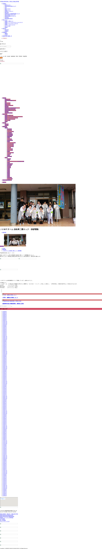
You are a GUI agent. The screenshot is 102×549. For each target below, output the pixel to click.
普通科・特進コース (9, 21)
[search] (11, 306)
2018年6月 (4, 433)
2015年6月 (4, 478)
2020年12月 (4, 396)
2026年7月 (4, 312)
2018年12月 (4, 425)
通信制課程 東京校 (9, 18)
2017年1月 (4, 454)
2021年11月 (4, 382)
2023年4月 (4, 361)
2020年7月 (4, 402)
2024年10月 (4, 338)
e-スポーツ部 (10, 178)
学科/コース (4, 19)
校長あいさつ (7, 4)
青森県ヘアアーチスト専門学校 (6, 517)
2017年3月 (4, 452)
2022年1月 (4, 379)
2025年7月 (4, 327)
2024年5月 (4, 345)
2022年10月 (4, 368)
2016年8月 (4, 460)
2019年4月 (4, 420)
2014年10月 (4, 488)
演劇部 (8, 160)
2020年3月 (4, 407)
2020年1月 (4, 409)
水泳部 (8, 155)
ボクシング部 (10, 148)
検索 (1, 57)
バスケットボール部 (11, 142)
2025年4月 (4, 331)
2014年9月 (4, 489)
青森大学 (8, 513)
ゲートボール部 (10, 152)
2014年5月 (4, 494)
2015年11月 (4, 471)
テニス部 (9, 147)
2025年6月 (4, 328)
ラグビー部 (9, 139)
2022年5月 (4, 374)
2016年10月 (4, 458)
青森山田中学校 (14, 513)
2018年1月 (4, 439)
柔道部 (8, 141)
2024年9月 (4, 340)
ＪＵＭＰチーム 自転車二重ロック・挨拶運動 (11, 250)
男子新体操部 (10, 134)
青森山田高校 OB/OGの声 (10, 14)
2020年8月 (4, 401)
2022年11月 (4, 367)
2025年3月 (4, 332)
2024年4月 (4, 346)
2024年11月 (4, 337)
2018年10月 (4, 428)
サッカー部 (9, 130)
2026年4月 (4, 316)
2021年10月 (4, 383)
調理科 (6, 27)
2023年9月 (4, 355)
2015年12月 (4, 470)
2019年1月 (4, 424)
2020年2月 (4, 408)
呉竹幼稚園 (2, 518)
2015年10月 (4, 473)
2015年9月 (4, 474)
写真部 (8, 171)
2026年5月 (4, 315)
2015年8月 (4, 475)
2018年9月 (4, 429)
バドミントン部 (10, 131)
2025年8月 (4, 326)
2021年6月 (4, 388)
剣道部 (8, 151)
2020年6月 (4, 403)
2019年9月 (4, 414)
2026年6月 (4, 314)
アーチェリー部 (10, 145)
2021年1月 (4, 394)
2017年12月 (4, 440)
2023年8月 (4, 356)
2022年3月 (4, 377)
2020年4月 (4, 406)
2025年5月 (4, 330)
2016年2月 (4, 468)
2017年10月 (4, 443)
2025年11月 (4, 322)
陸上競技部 (9, 132)
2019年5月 (4, 419)
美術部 (8, 162)
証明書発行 (4, 38)
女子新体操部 (10, 135)
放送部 (8, 176)
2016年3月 (4, 466)
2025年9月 (4, 325)
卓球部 (8, 137)
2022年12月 (4, 366)
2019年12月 (4, 411)
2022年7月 (4, 372)
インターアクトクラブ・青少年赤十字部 (15, 161)
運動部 (6, 33)
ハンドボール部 (10, 144)
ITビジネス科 (7, 26)
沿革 (6, 7)
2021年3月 (4, 392)
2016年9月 (4, 459)
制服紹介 (6, 31)
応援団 (8, 168)
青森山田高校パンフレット (10, 16)
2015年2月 (4, 483)
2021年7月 (4, 387)
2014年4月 (4, 495)
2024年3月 (4, 347)
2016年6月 (4, 463)
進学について (7, 8)
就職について (7, 9)
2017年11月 (4, 442)
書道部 (8, 172)
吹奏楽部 (9, 158)
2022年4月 (4, 376)
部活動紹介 (4, 32)
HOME (3, 248)
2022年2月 (4, 378)
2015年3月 (4, 481)
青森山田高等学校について (10, 6)
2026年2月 (4, 319)
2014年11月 (4, 486)
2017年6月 (4, 448)
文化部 (6, 34)
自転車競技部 (10, 140)
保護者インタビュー (9, 11)
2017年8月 (4, 445)
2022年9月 (4, 370)
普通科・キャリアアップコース (11, 23)
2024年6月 (4, 343)
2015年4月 (4, 480)
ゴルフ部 (9, 153)
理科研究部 (9, 177)
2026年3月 (4, 317)
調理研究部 (9, 165)
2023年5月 (4, 360)
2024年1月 (4, 350)
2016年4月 (4, 465)
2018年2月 (4, 438)
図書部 (8, 175)
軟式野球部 (9, 156)
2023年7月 (4, 357)
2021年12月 (4, 381)
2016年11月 (4, 457)
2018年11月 (4, 427)
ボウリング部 (10, 150)
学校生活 (4, 28)
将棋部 (8, 173)
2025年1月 (4, 335)
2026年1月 (4, 320)
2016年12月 (4, 455)
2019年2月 (4, 423)
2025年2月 (4, 333)
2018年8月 (4, 430)
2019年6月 (4, 418)
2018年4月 (4, 435)
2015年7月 (4, 476)
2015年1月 (4, 484)
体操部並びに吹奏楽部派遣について (12, 13)
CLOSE (1, 41)
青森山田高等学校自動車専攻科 (6, 515)
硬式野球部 (9, 129)
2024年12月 (4, 336)
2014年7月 (4, 491)
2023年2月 (4, 363)
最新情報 (4, 232)
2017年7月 (4, 447)
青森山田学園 (3, 513)
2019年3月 (4, 422)
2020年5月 (4, 404)
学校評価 (6, 17)
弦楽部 (8, 170)
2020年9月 (4, 399)
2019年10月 (4, 413)
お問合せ (4, 182)
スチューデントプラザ (4, 521)
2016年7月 (4, 462)
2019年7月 (4, 417)
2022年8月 (4, 371)
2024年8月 (4, 341)
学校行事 (6, 29)
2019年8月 (4, 416)
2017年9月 (4, 444)
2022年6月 (4, 373)
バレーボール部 (10, 146)
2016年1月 (4, 469)
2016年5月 (4, 464)
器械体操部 (9, 136)
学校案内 (4, 3)
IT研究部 (9, 167)
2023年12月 (4, 351)
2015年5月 (4, 479)
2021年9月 (4, 384)
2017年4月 (4, 450)
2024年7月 (4, 342)
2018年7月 (4, 432)
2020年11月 (4, 397)
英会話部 (9, 166)
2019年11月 (4, 412)
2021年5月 (4, 389)
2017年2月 (4, 453)
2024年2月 (4, 348)
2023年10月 (4, 353)
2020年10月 (4, 398)
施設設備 (6, 12)
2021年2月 (4, 393)
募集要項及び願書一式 (7, 36)
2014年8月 (4, 490)
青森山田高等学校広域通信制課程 (7, 516)
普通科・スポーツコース (10, 24)
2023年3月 (4, 362)
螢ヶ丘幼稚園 (3, 520)
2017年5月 (4, 449)
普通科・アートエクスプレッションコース (14, 22)
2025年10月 (4, 324)
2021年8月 (4, 386)
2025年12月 (4, 321)
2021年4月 (4, 391)
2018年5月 (4, 434)
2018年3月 (4, 437)
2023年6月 (4, 358)
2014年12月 (4, 485)
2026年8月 (4, 311)
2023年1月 (4, 365)
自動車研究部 (10, 163)
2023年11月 (4, 352)
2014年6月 (4, 493)
